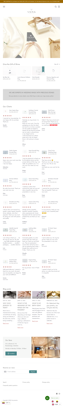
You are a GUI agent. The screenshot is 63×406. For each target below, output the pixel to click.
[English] (53, 401)
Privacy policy (26, 382)
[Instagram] (59, 394)
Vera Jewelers (14, 400)
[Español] (57, 401)
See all (56, 64)
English (56, 404)
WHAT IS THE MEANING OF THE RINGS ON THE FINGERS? (24, 306)
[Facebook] (56, 394)
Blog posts (7, 289)
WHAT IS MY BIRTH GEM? (36, 304)
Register (33, 372)
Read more (6, 323)
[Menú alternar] (4, 6)
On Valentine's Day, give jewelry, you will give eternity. (53, 305)
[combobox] (56, 404)
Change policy (46, 382)
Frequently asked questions (10, 385)
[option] (57, 401)
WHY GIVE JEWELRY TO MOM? (7, 305)
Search (4, 382)
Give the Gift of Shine (11, 64)
